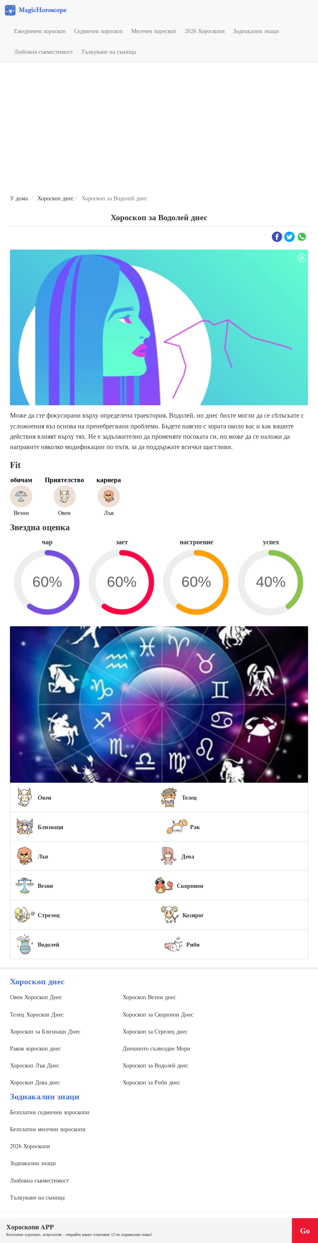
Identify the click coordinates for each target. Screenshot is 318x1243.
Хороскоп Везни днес (149, 997)
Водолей (48, 944)
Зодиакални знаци (256, 31)
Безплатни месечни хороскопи (48, 1129)
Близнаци (50, 826)
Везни (45, 885)
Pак (195, 826)
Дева (187, 856)
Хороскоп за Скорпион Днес (158, 1014)
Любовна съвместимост (43, 51)
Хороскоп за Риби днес (151, 1082)
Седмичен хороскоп (98, 31)
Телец (189, 797)
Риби (193, 944)
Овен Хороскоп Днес (36, 997)
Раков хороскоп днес (35, 1048)
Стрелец (49, 915)
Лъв (43, 856)
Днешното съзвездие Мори (156, 1048)
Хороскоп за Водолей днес (155, 1065)
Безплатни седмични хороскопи (49, 1112)
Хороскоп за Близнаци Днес (45, 1031)
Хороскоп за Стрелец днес (155, 1031)
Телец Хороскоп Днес (37, 1014)
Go (305, 1230)
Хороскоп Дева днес (35, 1082)
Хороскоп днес (55, 198)
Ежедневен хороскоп (40, 31)
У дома (19, 198)
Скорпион (190, 885)
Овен (44, 797)
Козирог (193, 915)
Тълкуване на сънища (108, 51)
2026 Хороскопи (205, 31)
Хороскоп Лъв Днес (34, 1065)
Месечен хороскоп (153, 31)
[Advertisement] (159, 129)
